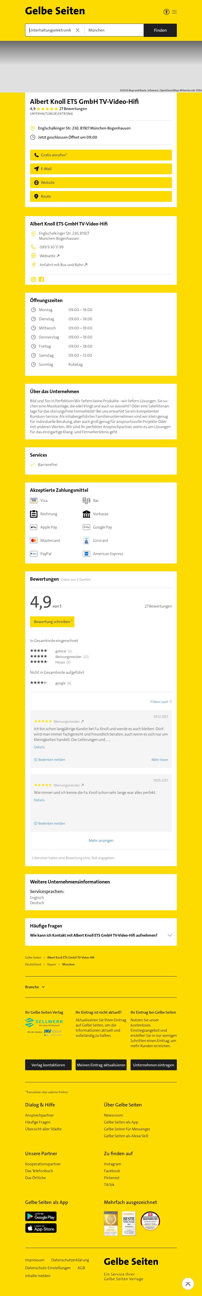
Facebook (112, 1170)
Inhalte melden (37, 1275)
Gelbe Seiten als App (121, 1122)
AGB (81, 1267)
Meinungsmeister (67, 721)
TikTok (109, 1184)
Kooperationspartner (43, 1164)
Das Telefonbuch (39, 1170)
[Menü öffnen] (174, 12)
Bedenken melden (51, 759)
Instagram (112, 1164)
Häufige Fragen (37, 1122)
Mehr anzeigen (101, 840)
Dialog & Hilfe (40, 1105)
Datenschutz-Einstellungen (48, 1267)
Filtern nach (159, 702)
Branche (32, 987)
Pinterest (111, 1177)
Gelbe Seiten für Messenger (127, 1129)
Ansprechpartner (39, 1115)
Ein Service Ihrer (123, 1276)
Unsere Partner (41, 1153)
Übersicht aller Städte (43, 1129)
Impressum (34, 1260)
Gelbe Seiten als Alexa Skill (126, 1136)
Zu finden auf (118, 1153)
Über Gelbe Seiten (123, 1105)
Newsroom (113, 1115)
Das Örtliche (35, 1177)
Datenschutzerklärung (70, 1260)
